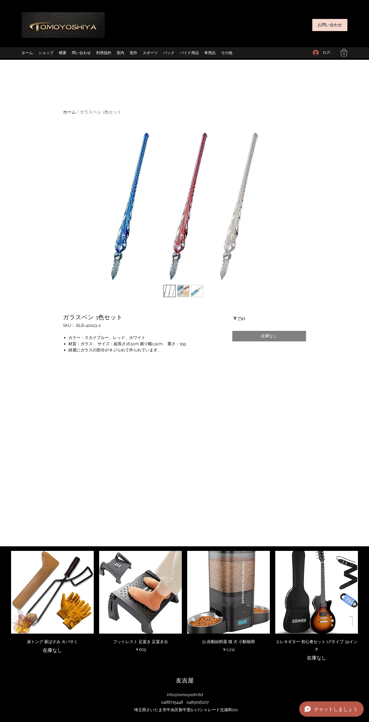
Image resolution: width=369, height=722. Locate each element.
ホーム (69, 112)
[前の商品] (3, 592)
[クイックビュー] (52, 592)
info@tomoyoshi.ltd (185, 694)
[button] (344, 52)
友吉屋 (185, 680)
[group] (184, 606)
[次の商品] (366, 592)
